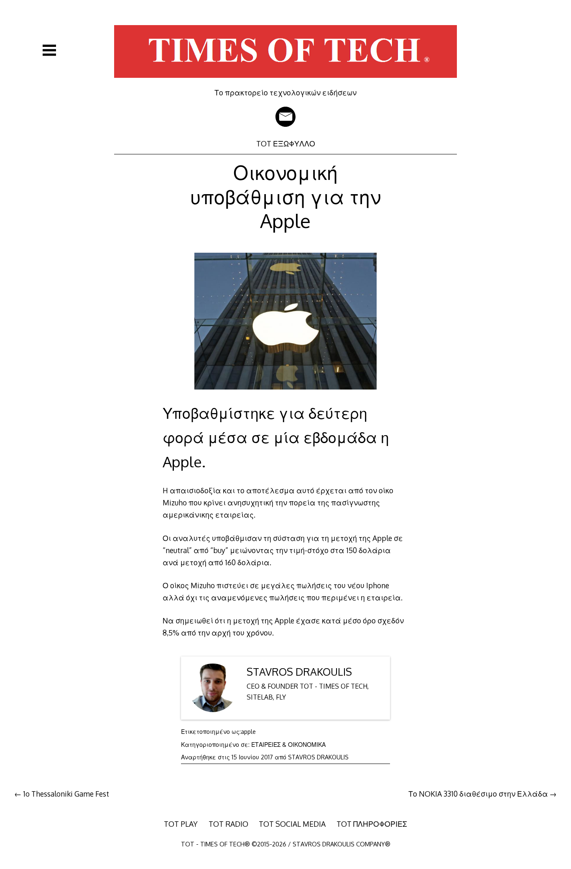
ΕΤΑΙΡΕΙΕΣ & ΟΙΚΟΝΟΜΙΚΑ (288, 744)
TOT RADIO (228, 823)
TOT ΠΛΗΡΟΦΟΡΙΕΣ (371, 823)
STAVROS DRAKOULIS (299, 671)
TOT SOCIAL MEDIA (292, 823)
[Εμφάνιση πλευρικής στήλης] (49, 50)
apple (248, 731)
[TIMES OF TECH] (285, 82)
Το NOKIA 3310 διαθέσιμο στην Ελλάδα (478, 793)
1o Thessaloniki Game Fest (66, 793)
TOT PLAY (181, 823)
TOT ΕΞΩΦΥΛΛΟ (285, 143)
